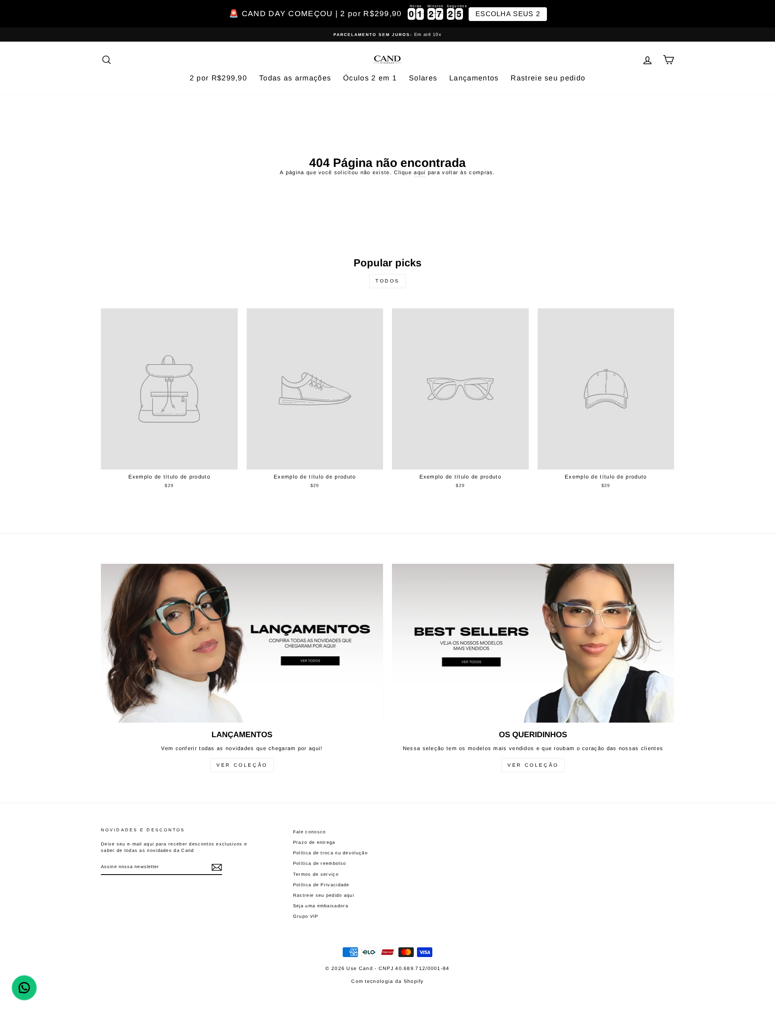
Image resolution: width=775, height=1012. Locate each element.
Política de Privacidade (321, 884)
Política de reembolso (319, 863)
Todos (387, 281)
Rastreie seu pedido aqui (323, 895)
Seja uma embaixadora (320, 905)
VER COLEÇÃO (242, 765)
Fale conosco (309, 831)
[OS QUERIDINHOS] (533, 643)
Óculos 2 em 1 (370, 78)
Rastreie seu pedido (548, 78)
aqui (419, 172)
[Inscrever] (217, 867)
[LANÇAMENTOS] (242, 643)
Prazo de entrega (314, 842)
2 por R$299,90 (218, 78)
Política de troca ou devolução (330, 852)
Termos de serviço (316, 874)
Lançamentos (474, 78)
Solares (423, 78)
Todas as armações (295, 78)
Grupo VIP (305, 916)
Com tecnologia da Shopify (387, 981)
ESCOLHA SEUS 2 (507, 14)
